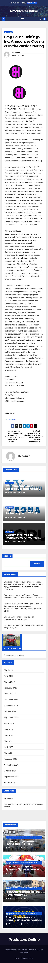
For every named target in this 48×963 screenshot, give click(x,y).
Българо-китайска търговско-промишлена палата (23, 805)
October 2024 (10, 771)
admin (17, 53)
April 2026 (8, 676)
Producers (8, 32)
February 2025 (10, 759)
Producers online (27, 958)
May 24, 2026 (13, 898)
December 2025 (11, 700)
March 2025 (9, 753)
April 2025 (8, 747)
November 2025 (11, 706)
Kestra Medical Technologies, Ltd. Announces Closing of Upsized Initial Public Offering (16, 436)
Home (17, 958)
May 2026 (8, 670)
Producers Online (24, 11)
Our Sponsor (10, 419)
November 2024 (11, 765)
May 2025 (8, 741)
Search (7, 556)
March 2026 (9, 682)
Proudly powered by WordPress (16, 950)
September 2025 (11, 717)
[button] (41, 19)
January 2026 (10, 694)
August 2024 (9, 783)
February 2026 (10, 688)
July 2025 (8, 729)
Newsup (37, 950)
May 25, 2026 (13, 848)
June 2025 (8, 735)
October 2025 (10, 711)
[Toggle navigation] (22, 19)
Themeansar (23, 952)
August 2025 (9, 723)
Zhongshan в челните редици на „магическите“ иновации (23, 920)
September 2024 (11, 777)
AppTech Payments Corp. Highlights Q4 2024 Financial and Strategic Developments (32, 436)
